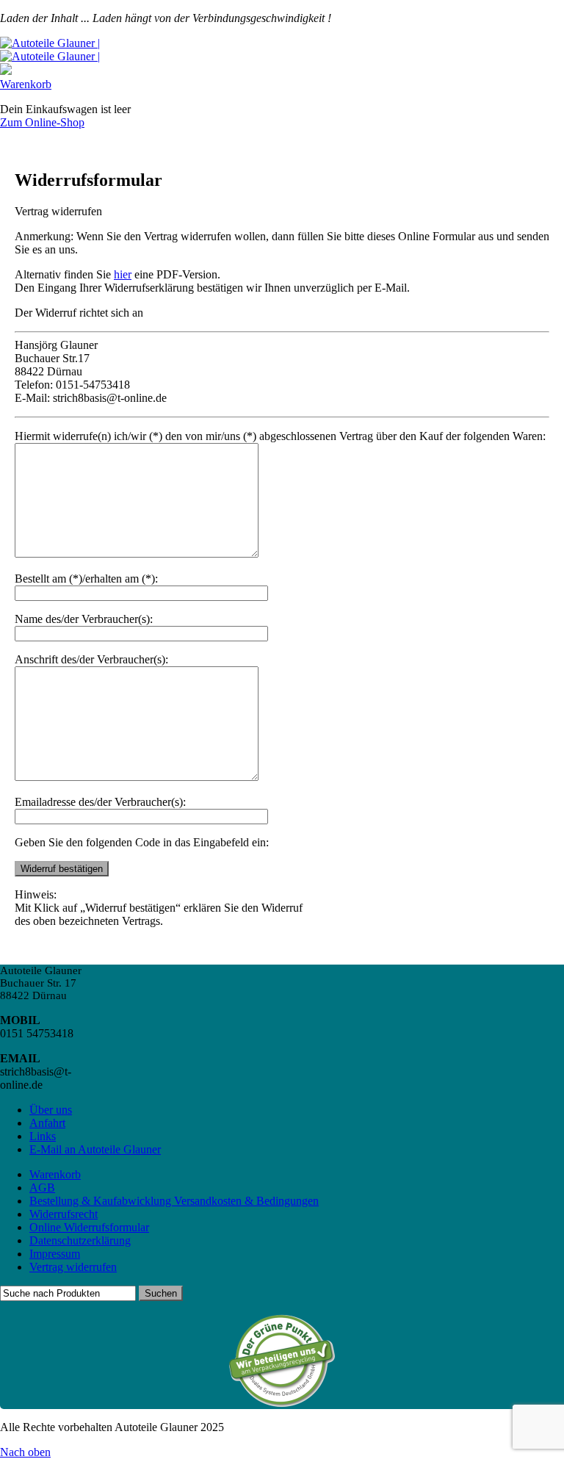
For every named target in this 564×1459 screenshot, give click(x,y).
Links (42, 1136)
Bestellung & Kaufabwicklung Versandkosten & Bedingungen (174, 1201)
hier (122, 274)
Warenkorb (25, 84)
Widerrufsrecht (63, 1214)
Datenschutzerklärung (80, 1240)
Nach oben (25, 1452)
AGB (42, 1187)
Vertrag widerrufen (73, 1267)
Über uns (50, 1109)
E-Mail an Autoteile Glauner (95, 1149)
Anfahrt (47, 1123)
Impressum (54, 1253)
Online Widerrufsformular (89, 1227)
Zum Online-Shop (42, 122)
